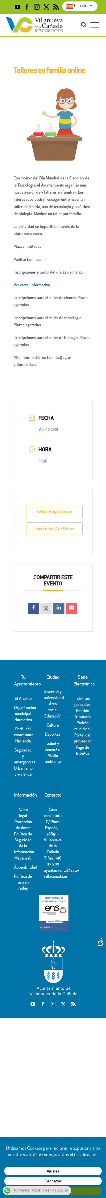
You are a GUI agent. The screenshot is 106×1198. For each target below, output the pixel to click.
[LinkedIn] (58, 608)
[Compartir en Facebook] (33, 608)
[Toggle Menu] (94, 24)
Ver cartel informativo (32, 285)
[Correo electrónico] (71, 608)
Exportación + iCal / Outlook (54, 528)
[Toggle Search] (83, 24)
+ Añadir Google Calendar (54, 512)
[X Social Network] (46, 608)
